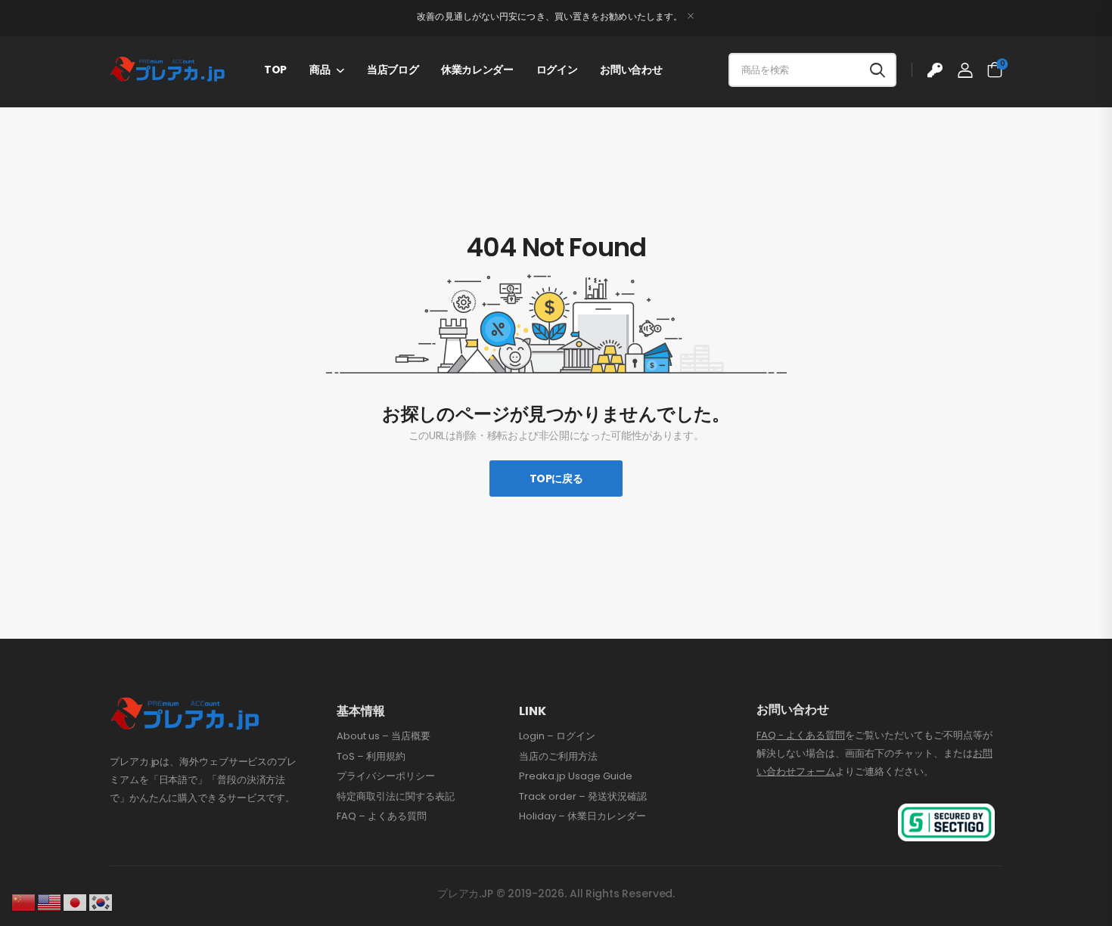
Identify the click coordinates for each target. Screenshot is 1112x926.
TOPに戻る (556, 478)
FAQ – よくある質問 (382, 816)
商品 (319, 69)
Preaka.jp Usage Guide (575, 776)
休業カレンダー (477, 69)
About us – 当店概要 (383, 736)
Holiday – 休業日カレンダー (582, 816)
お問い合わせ (631, 69)
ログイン (557, 69)
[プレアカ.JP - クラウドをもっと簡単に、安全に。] (168, 70)
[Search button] (877, 70)
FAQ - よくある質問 (800, 735)
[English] (50, 901)
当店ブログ (392, 69)
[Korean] (101, 901)
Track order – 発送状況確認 (583, 797)
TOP (275, 69)
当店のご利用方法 (558, 757)
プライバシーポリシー (386, 776)
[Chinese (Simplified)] (24, 901)
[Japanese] (76, 901)
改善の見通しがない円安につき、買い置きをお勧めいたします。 (549, 16)
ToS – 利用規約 (371, 757)
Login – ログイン (557, 736)
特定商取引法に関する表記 (396, 797)
